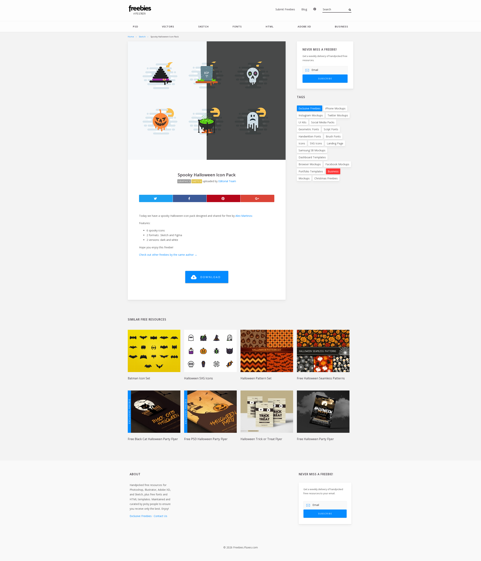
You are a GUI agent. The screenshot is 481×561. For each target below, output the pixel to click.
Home (131, 36)
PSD (135, 26)
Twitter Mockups (337, 115)
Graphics (184, 181)
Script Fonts (331, 129)
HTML (270, 26)
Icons (302, 143)
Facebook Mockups (337, 164)
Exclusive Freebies (310, 108)
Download (210, 277)
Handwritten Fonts (310, 136)
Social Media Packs (322, 122)
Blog (304, 9)
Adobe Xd (304, 26)
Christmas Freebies (326, 178)
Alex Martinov (243, 216)
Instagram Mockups (311, 115)
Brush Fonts (333, 136)
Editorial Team (227, 181)
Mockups (304, 178)
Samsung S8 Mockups (312, 150)
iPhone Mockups (335, 108)
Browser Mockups (310, 164)
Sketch (203, 26)
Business (341, 26)
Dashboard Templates (312, 157)
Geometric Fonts (309, 129)
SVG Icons (316, 143)
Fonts (237, 26)
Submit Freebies (285, 9)
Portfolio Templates (311, 171)
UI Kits (302, 122)
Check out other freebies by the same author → (168, 254)
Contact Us (160, 516)
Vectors (168, 26)
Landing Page (335, 143)
